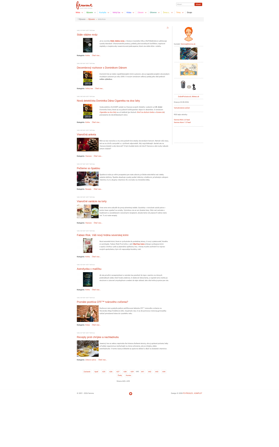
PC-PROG (186, 393)
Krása (87, 325)
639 (132, 372)
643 (156, 372)
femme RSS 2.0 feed (182, 120)
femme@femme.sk (188, 44)
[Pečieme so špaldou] (88, 179)
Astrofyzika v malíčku (89, 268)
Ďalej (120, 375)
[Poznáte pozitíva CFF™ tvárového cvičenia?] (88, 313)
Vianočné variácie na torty (92, 201)
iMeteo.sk (195, 96)
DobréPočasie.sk (184, 96)
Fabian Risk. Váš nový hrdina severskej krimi (102, 235)
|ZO (191, 393)
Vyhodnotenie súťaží (182, 108)
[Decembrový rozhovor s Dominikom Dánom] (88, 78)
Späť (96, 372)
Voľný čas (89, 88)
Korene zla (160, 112)
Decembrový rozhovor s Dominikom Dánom (102, 67)
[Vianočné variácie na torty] (88, 211)
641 (142, 372)
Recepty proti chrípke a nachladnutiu (98, 337)
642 (149, 372)
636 (110, 372)
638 (125, 372)
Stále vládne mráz (87, 34)
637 (118, 372)
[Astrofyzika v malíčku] (88, 279)
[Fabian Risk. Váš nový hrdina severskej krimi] (88, 245)
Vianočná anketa (86, 134)
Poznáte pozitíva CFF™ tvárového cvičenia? (102, 301)
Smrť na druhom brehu (145, 112)
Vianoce (88, 156)
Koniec (128, 375)
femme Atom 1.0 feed (182, 122)
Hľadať (198, 4)
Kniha (87, 55)
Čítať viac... (96, 55)
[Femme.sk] (86, 5)
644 (163, 372)
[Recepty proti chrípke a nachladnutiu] (88, 348)
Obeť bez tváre (139, 244)
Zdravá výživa (90, 360)
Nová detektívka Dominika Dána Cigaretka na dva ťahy (108, 100)
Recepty (88, 189)
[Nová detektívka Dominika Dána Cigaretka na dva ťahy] (88, 111)
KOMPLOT (198, 393)
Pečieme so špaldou (88, 168)
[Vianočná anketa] (88, 144)
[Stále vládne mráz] (88, 45)
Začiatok (87, 372)
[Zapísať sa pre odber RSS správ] (168, 28)
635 (103, 372)
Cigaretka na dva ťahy (108, 112)
